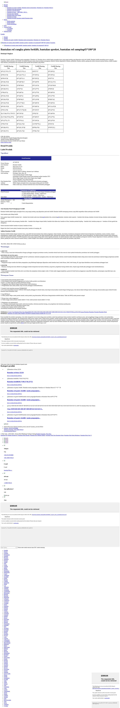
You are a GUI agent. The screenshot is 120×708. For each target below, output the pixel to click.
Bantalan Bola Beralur (24, 435)
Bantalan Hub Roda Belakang (72, 435)
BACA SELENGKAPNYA (14, 375)
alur (44, 217)
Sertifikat (9, 30)
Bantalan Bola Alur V (86, 435)
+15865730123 (8, 483)
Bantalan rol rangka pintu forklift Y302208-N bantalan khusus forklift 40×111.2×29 (29, 313)
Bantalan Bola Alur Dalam (14, 15)
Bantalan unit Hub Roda (13, 10)
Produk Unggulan (40, 434)
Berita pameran (11, 21)
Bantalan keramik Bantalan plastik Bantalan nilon (20, 18)
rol (58, 217)
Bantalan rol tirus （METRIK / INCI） (17, 12)
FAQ (5, 25)
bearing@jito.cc (8, 470)
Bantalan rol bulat (11, 16)
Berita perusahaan (11, 24)
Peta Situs (48, 434)
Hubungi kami (7, 31)
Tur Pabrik (10, 28)
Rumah (6, 4)
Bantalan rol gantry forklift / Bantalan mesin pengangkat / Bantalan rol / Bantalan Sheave (30, 7)
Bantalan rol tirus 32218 (15, 372)
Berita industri (10, 22)
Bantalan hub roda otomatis (14, 9)
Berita (5, 19)
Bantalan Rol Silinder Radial (37, 435)
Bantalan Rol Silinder (12, 14)
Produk (6, 6)
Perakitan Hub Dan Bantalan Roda (55, 435)
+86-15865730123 (9, 457)
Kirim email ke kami (6, 142)
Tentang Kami (7, 27)
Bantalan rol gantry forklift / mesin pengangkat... (23, 391)
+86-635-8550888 (8, 455)
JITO (22, 323)
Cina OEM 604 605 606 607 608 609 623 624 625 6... (25, 409)
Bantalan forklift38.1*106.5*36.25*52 (20, 381)
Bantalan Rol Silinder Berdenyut (9, 435)
